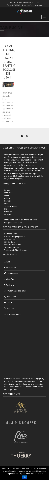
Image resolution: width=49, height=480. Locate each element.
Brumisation (10, 267)
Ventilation (11, 296)
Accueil (7, 261)
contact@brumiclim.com (33, 5)
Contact (9, 302)
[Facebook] (21, 136)
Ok (25, 477)
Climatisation (12, 273)
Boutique (10, 308)
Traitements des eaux (16, 290)
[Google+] (27, 136)
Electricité (9, 285)
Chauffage (10, 279)
